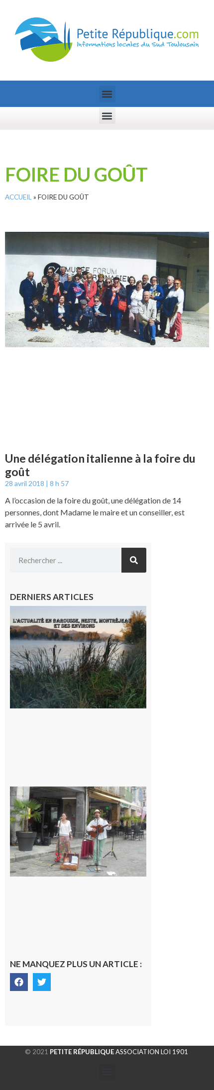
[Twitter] (42, 982)
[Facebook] (19, 982)
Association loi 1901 (119, 1052)
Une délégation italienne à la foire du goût (100, 465)
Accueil (18, 197)
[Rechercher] (133, 560)
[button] (107, 94)
